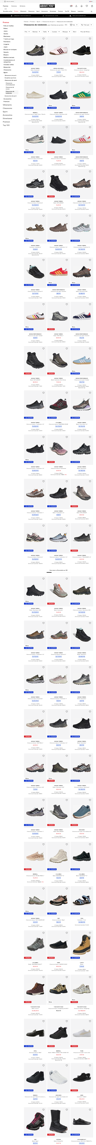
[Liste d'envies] (87, 6)
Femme (5, 6)
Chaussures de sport (48, 21)
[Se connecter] (76, 6)
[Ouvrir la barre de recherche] (90, 11)
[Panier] (92, 6)
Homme (14, 6)
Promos (32, 21)
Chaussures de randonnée (65, 21)
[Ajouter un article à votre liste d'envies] (43, 39)
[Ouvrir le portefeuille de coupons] (71, 6)
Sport (38, 21)
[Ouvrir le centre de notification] (81, 6)
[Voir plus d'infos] (35, 78)
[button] (74, 24)
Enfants (22, 6)
